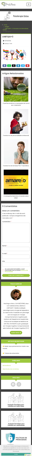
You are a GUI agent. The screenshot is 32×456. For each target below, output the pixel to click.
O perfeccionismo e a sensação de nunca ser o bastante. (16, 104)
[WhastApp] (9, 65)
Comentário (6, 222)
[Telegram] (23, 65)
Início (5, 25)
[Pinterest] (27, 65)
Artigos (7, 26)
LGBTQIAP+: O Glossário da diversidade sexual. (15, 29)
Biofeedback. (7, 365)
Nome (4, 246)
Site (3, 261)
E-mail (4, 253)
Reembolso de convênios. (11, 369)
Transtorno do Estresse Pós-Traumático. (16, 166)
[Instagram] (19, 384)
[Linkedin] (18, 65)
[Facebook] (4, 65)
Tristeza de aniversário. (11, 353)
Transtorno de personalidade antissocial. (16, 135)
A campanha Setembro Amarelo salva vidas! (16, 197)
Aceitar (16, 454)
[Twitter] (14, 65)
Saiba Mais (15, 333)
